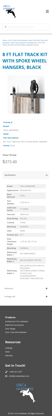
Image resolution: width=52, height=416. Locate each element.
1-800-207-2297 (15, 372)
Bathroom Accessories (14, 325)
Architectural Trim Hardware (16, 321)
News (7, 352)
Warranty (9, 355)
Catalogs (8, 348)
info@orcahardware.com (19, 376)
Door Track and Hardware (18, 40)
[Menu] (47, 11)
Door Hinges (10, 328)
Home (5, 40)
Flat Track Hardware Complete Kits (24, 43)
